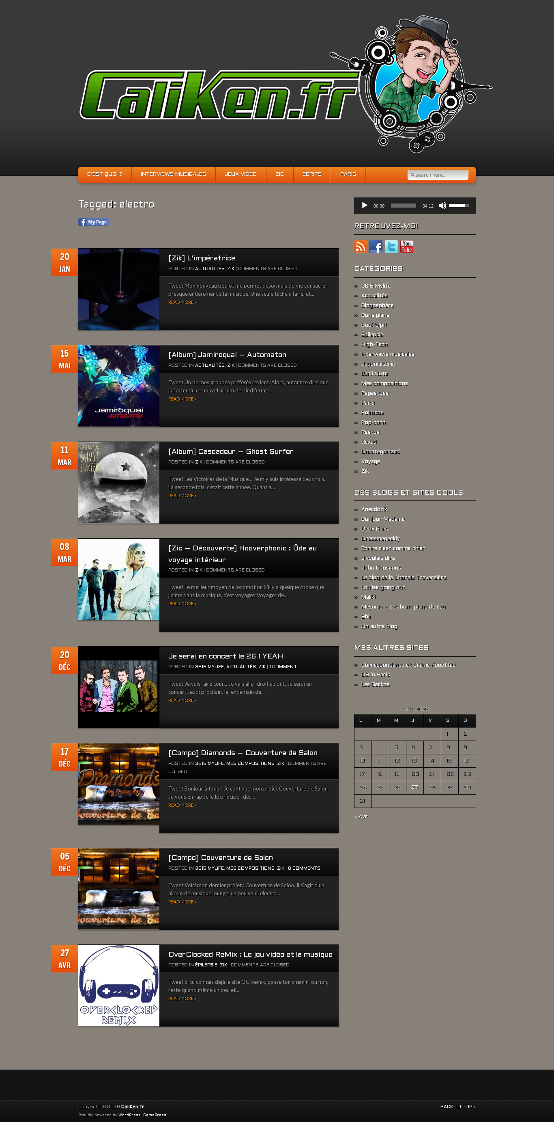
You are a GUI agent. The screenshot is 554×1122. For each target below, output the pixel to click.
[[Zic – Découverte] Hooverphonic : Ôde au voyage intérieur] (118, 579)
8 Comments (304, 868)
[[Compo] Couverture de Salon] (118, 889)
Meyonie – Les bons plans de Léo (403, 607)
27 (415, 787)
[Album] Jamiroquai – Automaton (227, 355)
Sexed (369, 442)
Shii (366, 617)
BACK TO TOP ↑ (458, 1107)
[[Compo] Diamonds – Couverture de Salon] (118, 784)
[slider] (403, 206)
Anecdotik (374, 509)
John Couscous (381, 568)
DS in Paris (375, 675)
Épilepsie (206, 965)
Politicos (372, 413)
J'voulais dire (378, 558)
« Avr (361, 816)
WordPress (129, 1115)
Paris (348, 174)
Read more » (182, 302)
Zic (279, 174)
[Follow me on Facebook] (375, 248)
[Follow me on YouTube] (406, 248)
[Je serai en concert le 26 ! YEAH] (118, 687)
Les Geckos (375, 684)
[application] (415, 205)
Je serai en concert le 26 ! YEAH (225, 656)
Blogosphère (377, 305)
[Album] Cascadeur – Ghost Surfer (231, 451)
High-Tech (374, 344)
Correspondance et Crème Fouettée (408, 665)
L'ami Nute (374, 374)
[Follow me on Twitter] (391, 248)
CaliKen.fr (132, 1107)
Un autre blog (379, 626)
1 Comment (283, 667)
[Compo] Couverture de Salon (220, 858)
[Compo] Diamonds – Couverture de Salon (243, 753)
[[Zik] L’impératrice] (118, 289)
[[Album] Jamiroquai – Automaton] (118, 386)
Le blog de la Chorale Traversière (404, 578)
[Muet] (442, 205)
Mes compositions (250, 764)
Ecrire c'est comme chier (393, 548)
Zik (230, 269)
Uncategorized (380, 452)
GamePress (154, 1115)
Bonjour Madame (383, 519)
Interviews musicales (173, 174)
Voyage (370, 461)
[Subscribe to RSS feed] (360, 248)
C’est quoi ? (104, 174)
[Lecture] (365, 205)
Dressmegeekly (380, 539)
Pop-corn (373, 422)
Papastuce (375, 393)
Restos (370, 432)
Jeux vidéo (241, 174)
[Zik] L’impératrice (201, 258)
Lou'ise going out (383, 587)
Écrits (312, 174)
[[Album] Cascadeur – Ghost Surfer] (118, 483)
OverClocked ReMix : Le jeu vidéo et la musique (250, 954)
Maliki (368, 597)
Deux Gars (374, 529)
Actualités (210, 269)
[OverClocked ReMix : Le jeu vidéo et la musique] (118, 986)
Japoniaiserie (378, 364)
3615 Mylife (209, 667)
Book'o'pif (374, 325)
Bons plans (375, 315)
